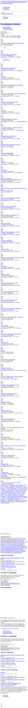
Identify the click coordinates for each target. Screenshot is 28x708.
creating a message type (6, 410)
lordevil (18, 182)
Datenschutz (6, 696)
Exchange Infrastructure (16, 545)
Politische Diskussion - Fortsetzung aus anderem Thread (13, 564)
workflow (5, 47)
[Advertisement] (14, 517)
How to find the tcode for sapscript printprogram (11, 308)
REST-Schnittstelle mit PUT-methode (9, 54)
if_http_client (5, 58)
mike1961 (3, 87)
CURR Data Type (4, 472)
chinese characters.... (5, 249)
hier (14, 577)
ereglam (18, 466)
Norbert (18, 439)
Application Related (17, 552)
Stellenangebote (6, 7)
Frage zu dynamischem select (7, 153)
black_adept (9, 560)
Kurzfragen (8, 551)
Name (2, 578)
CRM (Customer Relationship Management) (10, 549)
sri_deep (2, 319)
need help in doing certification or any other (10, 385)
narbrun (2, 191)
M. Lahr (19, 208)
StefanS (18, 104)
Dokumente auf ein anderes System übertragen (11, 144)
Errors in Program (4, 325)
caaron (18, 113)
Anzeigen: (3, 477)
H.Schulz (3, 147)
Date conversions (4, 463)
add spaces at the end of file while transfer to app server (12, 257)
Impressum (5, 695)
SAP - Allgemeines (21, 550)
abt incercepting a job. (5, 437)
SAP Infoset (3, 110)
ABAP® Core (13, 540)
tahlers (18, 138)
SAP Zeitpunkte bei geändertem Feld (8, 68)
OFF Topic (3, 551)
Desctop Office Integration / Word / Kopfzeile (10, 198)
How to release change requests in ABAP (9, 291)
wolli (8, 682)
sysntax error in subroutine (6, 240)
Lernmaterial (6, 8)
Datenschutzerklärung (5, 585)
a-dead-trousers (20, 130)
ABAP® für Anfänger (5, 540)
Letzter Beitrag (4, 57)
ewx (1, 45)
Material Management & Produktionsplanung (17, 547)
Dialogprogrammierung (6, 541)
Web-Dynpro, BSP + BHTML (17, 541)
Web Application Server (8, 546)
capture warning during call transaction (9, 393)
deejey (8, 565)
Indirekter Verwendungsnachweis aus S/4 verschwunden (13, 677)
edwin (18, 79)
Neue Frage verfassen (5, 536)
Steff (18, 155)
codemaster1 (9, 567)
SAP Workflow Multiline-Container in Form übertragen (12, 43)
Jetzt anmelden (4, 581)
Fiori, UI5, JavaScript (9, 544)
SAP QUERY (4, 170)
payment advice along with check (8, 455)
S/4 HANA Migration (15, 551)
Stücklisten (3, 568)
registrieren (5, 628)
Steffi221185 (19, 172)
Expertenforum (6, 9)
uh (17, 164)
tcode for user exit (4, 342)
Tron (18, 96)
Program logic (4, 266)
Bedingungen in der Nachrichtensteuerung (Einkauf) (12, 85)
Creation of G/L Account (6, 368)
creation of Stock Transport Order (8, 359)
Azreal (18, 421)
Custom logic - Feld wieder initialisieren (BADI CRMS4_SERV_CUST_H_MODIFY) (11, 684)
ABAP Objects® (20, 540)
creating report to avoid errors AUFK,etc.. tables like (12, 317)
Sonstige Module (9, 550)
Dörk (18, 234)
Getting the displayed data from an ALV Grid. (10, 232)
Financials (22, 546)
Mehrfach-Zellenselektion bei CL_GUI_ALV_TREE (12, 561)
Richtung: (3, 478)
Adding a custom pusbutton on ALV (8, 419)
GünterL (19, 57)
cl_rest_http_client (6, 60)
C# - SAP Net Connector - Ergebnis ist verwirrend (11, 127)
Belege (2, 674)
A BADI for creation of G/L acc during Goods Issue (12, 376)
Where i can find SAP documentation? (9, 300)
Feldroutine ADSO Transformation (8, 566)
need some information (5, 223)
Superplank (19, 70)
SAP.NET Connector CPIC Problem (8, 206)
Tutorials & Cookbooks (12, 539)
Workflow (3, 351)
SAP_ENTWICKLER (22, 121)
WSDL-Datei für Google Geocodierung (9, 102)
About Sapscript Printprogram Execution (9, 283)
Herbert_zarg (9, 678)
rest (4, 61)
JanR (8, 685)
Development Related (10, 24)
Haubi (18, 268)
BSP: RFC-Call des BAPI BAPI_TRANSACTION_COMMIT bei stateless (11, 179)
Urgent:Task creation (5, 274)
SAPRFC (3, 161)
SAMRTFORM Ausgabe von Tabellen (9, 119)
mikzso (18, 200)
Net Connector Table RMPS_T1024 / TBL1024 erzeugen (13, 93)
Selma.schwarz (10, 570)
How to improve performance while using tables (11, 334)
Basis (15, 546)
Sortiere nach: (15, 477)
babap (18, 242)
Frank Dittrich (20, 449)
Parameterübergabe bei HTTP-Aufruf (9, 136)
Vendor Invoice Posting (6, 402)
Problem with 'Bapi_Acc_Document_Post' (10, 215)
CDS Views (3, 76)
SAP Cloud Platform (18, 544)
